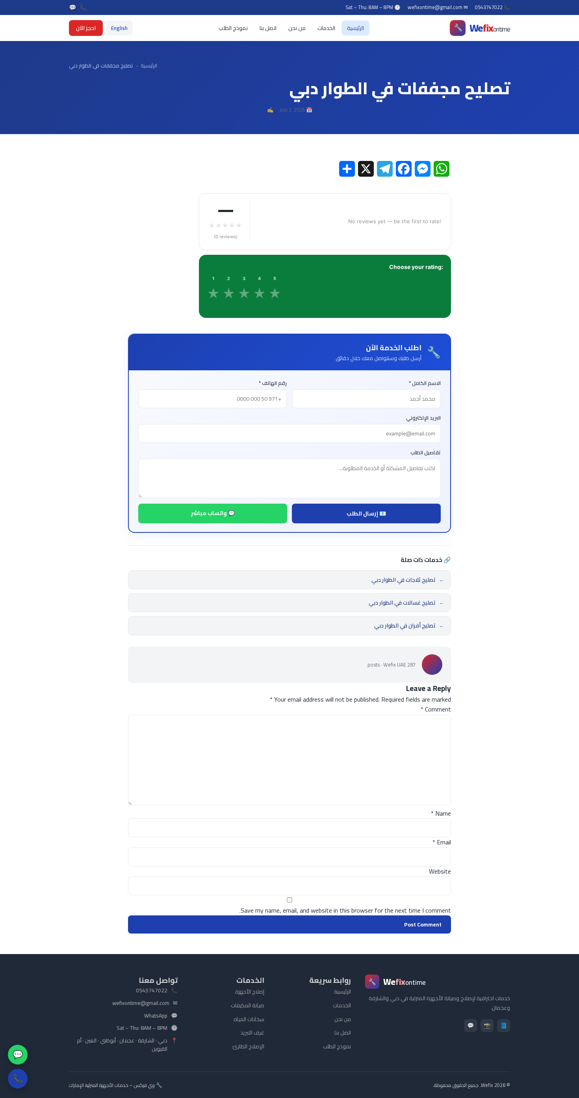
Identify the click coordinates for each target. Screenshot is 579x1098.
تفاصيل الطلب (425, 452)
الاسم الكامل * (425, 383)
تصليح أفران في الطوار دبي (409, 625)
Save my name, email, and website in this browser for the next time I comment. (345, 910)
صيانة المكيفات (247, 1005)
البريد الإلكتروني (423, 418)
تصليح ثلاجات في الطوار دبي (407, 580)
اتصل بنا (268, 28)
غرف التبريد (252, 1032)
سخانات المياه (249, 1019)
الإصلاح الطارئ (248, 1046)
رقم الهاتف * (273, 383)
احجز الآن (86, 28)
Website (440, 871)
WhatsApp (155, 1016)
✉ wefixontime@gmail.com (438, 7)
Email (441, 842)
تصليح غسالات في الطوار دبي (406, 603)
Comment (436, 709)
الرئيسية (355, 28)
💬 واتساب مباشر (213, 513)
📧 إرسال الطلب (366, 513)
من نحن (297, 28)
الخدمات (326, 28)
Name (441, 813)
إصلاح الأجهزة (249, 991)
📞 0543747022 (492, 7)
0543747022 (151, 990)
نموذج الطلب (233, 28)
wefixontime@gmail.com (140, 1003)
